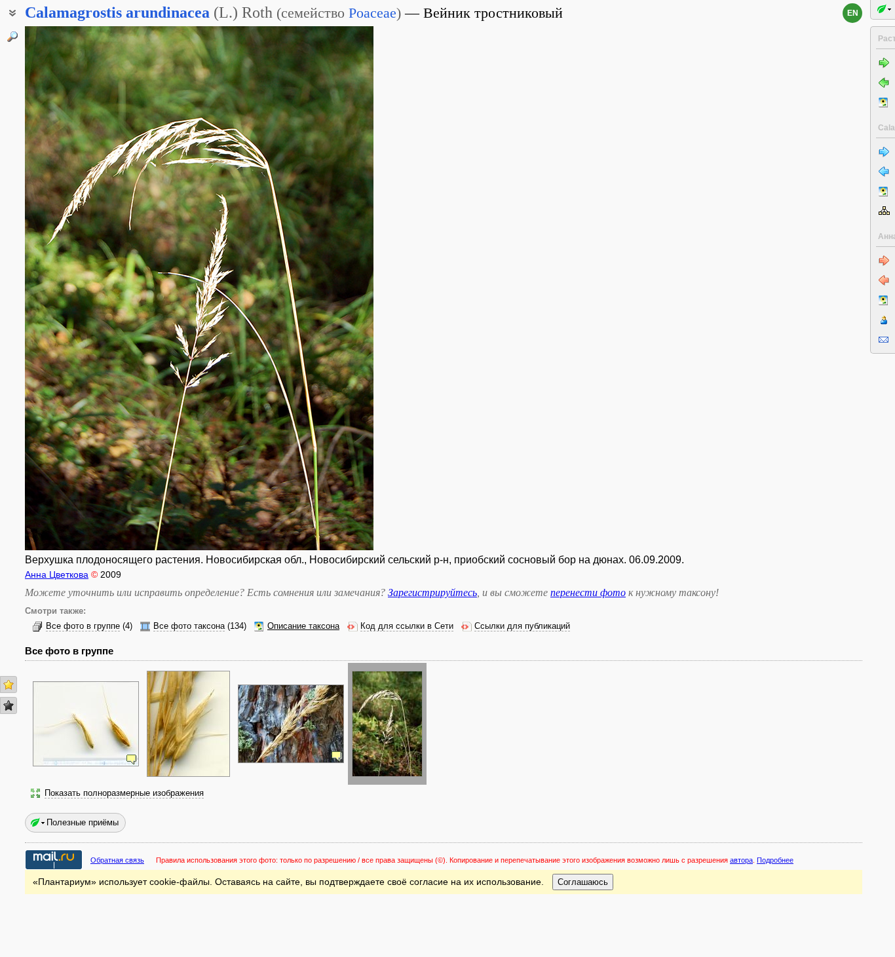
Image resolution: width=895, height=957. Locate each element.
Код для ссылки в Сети (406, 626)
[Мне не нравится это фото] (8, 705)
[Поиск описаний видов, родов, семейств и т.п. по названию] (12, 37)
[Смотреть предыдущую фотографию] (63, 288)
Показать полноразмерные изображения (124, 793)
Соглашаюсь (583, 882)
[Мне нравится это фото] (8, 684)
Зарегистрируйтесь (432, 592)
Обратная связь (117, 860)
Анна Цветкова (56, 574)
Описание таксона (303, 626)
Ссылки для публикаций (522, 626)
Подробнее (775, 860)
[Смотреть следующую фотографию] (335, 288)
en (852, 13)
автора (741, 860)
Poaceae (372, 13)
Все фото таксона (189, 626)
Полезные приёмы (83, 822)
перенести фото (588, 592)
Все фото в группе (83, 626)
